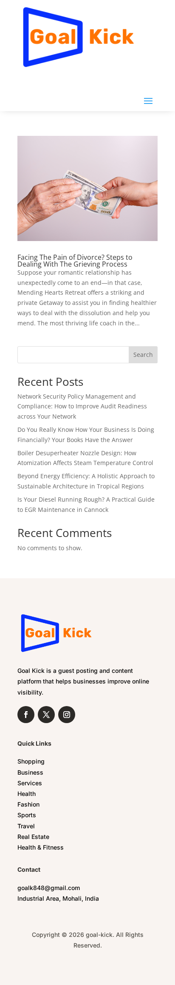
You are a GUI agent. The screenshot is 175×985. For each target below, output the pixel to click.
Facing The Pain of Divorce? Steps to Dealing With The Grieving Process (75, 261)
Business (30, 772)
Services (29, 783)
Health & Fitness (40, 847)
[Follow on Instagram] (66, 714)
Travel (26, 826)
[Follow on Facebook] (25, 714)
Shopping (31, 761)
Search (143, 354)
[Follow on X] (46, 714)
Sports (26, 814)
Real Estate (33, 836)
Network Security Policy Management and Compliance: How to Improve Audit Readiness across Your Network (82, 406)
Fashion (28, 804)
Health (26, 793)
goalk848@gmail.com (48, 887)
